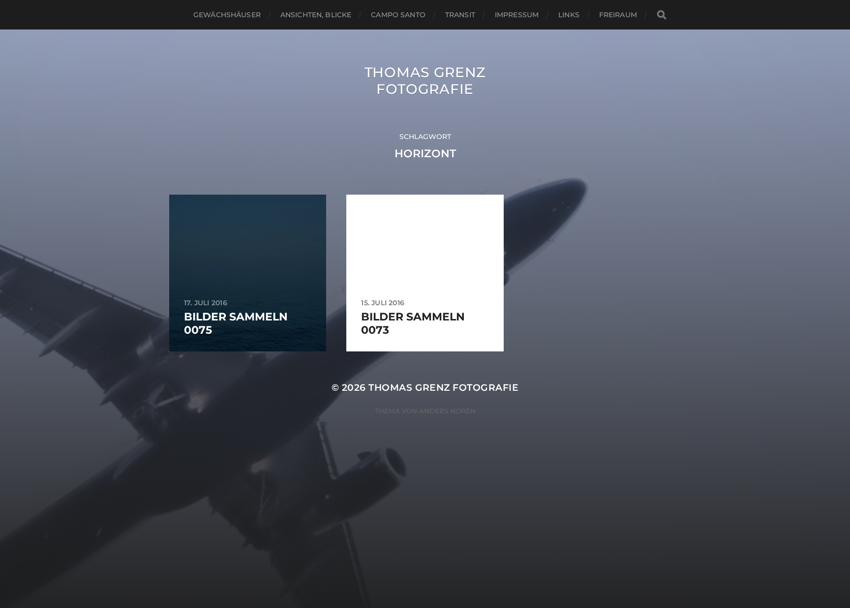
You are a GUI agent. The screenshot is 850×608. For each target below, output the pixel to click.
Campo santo (398, 14)
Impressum (517, 14)
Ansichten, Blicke (315, 14)
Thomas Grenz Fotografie (425, 80)
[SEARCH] (662, 15)
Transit (460, 14)
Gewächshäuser (227, 14)
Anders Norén (447, 411)
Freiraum (618, 14)
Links (568, 14)
